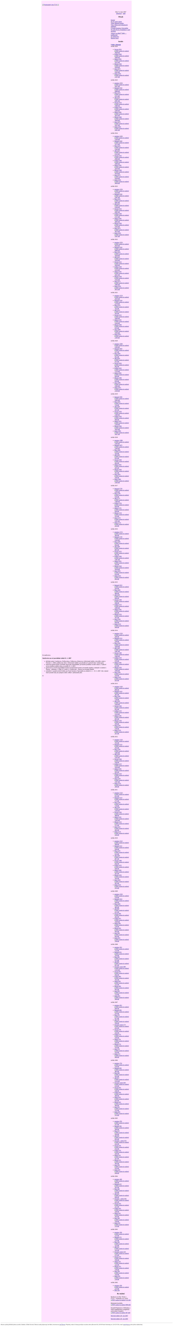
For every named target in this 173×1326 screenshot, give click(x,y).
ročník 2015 (114, 582)
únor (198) (117, 383)
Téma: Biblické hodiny (117, 23)
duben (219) (117, 271)
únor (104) (117, 880)
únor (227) (117, 228)
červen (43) (117, 1203)
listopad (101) (118, 899)
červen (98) (117, 913)
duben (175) (117, 508)
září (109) (117, 855)
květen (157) (118, 604)
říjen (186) (117, 450)
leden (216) (117, 286)
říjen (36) (117, 1242)
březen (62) (117, 1102)
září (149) (117, 648)
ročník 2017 (114, 485)
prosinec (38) (118, 1232)
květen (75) (117, 1034)
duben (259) (117, 59)
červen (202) (118, 363)
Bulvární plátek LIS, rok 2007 (119, 1316)
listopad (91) (118, 952)
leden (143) (117, 677)
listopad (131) (118, 744)
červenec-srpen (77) (120, 1025)
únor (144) (117, 672)
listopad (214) (118, 300)
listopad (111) (118, 846)
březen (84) (117, 986)
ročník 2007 (114, 1002)
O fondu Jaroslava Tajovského (119, 28)
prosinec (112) (118, 841)
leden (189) (117, 431)
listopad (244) (118, 141)
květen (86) (117, 976)
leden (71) (117, 1054)
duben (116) (117, 817)
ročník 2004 (114, 1176)
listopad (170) (118, 537)
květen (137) (118, 711)
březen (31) (117, 1266)
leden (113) (117, 831)
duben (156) (117, 609)
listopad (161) (118, 585)
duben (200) (117, 373)
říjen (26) (117, 1290)
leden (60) (117, 1112)
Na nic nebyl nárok (116, 21)
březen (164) (118, 566)
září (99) (116, 909)
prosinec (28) (118, 1285)
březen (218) (118, 276)
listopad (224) (118, 247)
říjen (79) (117, 1015)
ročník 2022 (114, 239)
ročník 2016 (114, 529)
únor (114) (117, 827)
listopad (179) (118, 488)
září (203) (117, 358)
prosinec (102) (118, 894)
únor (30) (117, 1271)
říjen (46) (117, 1189)
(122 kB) (128, 1300)
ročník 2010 (114, 838)
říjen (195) (117, 402)
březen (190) (118, 426)
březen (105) (118, 875)
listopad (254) (118, 88)
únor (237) (117, 175)
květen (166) (118, 556)
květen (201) (118, 368)
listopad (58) (118, 1126)
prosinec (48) (118, 1179)
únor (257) (117, 69)
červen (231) (118, 209)
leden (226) (117, 233)
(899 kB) (128, 1305)
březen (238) (118, 170)
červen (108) (118, 860)
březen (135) (118, 720)
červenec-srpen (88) (120, 967)
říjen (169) (117, 542)
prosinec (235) (118, 189)
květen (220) (118, 267)
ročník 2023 (114, 186)
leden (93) (117, 938)
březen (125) (118, 773)
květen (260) (118, 54)
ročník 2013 (114, 683)
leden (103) (117, 885)
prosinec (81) (118, 1005)
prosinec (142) (118, 686)
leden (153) (117, 624)
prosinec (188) (118, 440)
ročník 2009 (114, 891)
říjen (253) (117, 93)
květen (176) (118, 503)
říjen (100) (117, 904)
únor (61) (117, 1107)
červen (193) (118, 411)
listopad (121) (118, 797)
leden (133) (117, 730)
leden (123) (117, 783)
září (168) (117, 546)
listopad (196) (118, 397)
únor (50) (117, 1165)
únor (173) (117, 518)
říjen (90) (117, 957)
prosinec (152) (118, 633)
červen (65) (117, 1087)
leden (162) (117, 576)
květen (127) (118, 764)
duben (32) (117, 1261)
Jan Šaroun (62, 1324)
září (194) (117, 406)
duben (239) (117, 165)
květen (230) (118, 213)
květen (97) (117, 918)
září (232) (117, 204)
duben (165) (117, 561)
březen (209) (118, 325)
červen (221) (118, 262)
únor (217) (117, 281)
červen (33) (117, 1256)
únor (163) (117, 571)
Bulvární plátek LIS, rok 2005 (119, 1319)
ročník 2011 (114, 790)
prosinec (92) (118, 947)
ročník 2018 (114, 437)
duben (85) (117, 981)
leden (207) (117, 334)
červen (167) (118, 551)
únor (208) (117, 329)
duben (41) (117, 1213)
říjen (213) (117, 305)
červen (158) (118, 600)
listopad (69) (118, 1068)
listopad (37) (118, 1237)
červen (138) (118, 706)
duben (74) (117, 1039)
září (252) (117, 97)
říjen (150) (117, 643)
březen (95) (117, 928)
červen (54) (117, 1145)
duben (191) (117, 421)
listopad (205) (118, 348)
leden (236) (117, 180)
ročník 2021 (114, 292)
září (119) (117, 807)
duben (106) (117, 870)
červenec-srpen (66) (120, 1083)
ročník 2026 (114, 46)
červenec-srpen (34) (120, 1252)
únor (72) (117, 1049)
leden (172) (117, 522)
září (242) (117, 151)
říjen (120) (117, 802)
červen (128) (118, 759)
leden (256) (117, 73)
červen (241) (118, 155)
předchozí (119, 13)
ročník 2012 (114, 736)
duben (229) (117, 218)
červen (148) (118, 653)
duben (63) (117, 1097)
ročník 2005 (114, 1118)
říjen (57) (117, 1131)
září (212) (117, 310)
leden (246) (117, 127)
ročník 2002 (114, 1282)
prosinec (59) (118, 1121)
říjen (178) (117, 493)
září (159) (117, 595)
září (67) (116, 1078)
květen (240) (118, 160)
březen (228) (118, 223)
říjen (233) (117, 199)
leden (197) (117, 387)
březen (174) (118, 513)
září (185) (117, 455)
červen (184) (118, 460)
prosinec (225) (118, 242)
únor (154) (117, 619)
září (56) (116, 1136)
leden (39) (117, 1223)
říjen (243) (117, 146)
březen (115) (118, 822)
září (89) (116, 962)
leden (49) (117, 1170)
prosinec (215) (118, 295)
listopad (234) (118, 194)
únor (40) (117, 1218)
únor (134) (117, 725)
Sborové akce (115, 38)
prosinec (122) (118, 793)
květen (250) (118, 107)
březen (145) (118, 667)
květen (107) (118, 865)
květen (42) (117, 1208)
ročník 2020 (114, 341)
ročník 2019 (114, 394)
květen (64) (117, 1092)
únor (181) (117, 474)
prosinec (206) (118, 344)
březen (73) (117, 1044)
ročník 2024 (114, 133)
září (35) (116, 1247)
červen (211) (118, 315)
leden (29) (117, 1276)
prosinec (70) (118, 1063)
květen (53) (117, 1150)
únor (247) (117, 122)
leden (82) (117, 996)
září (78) (116, 1020)
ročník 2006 (114, 1060)
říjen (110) (117, 851)
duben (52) (117, 1155)
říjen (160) (117, 590)
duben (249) (117, 112)
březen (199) (118, 378)
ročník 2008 (114, 944)
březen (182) (118, 469)
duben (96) (117, 923)
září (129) (117, 754)
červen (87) (117, 971)
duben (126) (117, 769)
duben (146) (117, 662)
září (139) (117, 701)
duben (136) (117, 715)
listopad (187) (118, 445)
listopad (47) (118, 1184)
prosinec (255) (118, 83)
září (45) (116, 1194)
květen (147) (118, 657)
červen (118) (118, 812)
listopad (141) (118, 691)
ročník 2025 (114, 80)
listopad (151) (118, 638)
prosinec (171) (118, 532)
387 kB (127, 1312)
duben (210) (117, 320)
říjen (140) (117, 696)
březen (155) (118, 614)
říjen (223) (117, 252)
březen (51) (117, 1160)
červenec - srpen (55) (120, 1140)
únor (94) (117, 933)
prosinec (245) (118, 136)
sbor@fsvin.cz (126, 1324)
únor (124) (117, 778)
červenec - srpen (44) (120, 1198)
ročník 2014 (114, 630)
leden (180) (117, 479)
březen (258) (118, 64)
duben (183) (117, 464)
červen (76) (117, 1029)
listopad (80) (118, 1010)
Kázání (113, 20)
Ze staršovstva (115, 36)
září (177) (117, 498)
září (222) (117, 257)
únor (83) (117, 991)
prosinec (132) (118, 739)
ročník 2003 (114, 1229)
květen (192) (118, 416)
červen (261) (118, 49)
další (124, 13)
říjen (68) (117, 1073)
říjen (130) (117, 749)
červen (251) (118, 102)
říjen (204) (117, 353)
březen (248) (118, 117)
